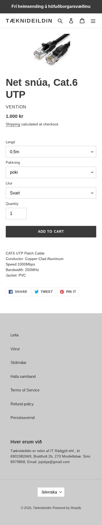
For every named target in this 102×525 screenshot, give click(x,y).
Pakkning (13, 163)
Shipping (13, 124)
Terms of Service (24, 390)
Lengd (10, 142)
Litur (9, 183)
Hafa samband (23, 376)
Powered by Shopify (67, 508)
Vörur (15, 349)
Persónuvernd (22, 417)
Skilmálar (18, 362)
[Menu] (93, 20)
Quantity (12, 204)
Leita (14, 335)
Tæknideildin (29, 21)
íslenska (49, 492)
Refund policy (22, 404)
